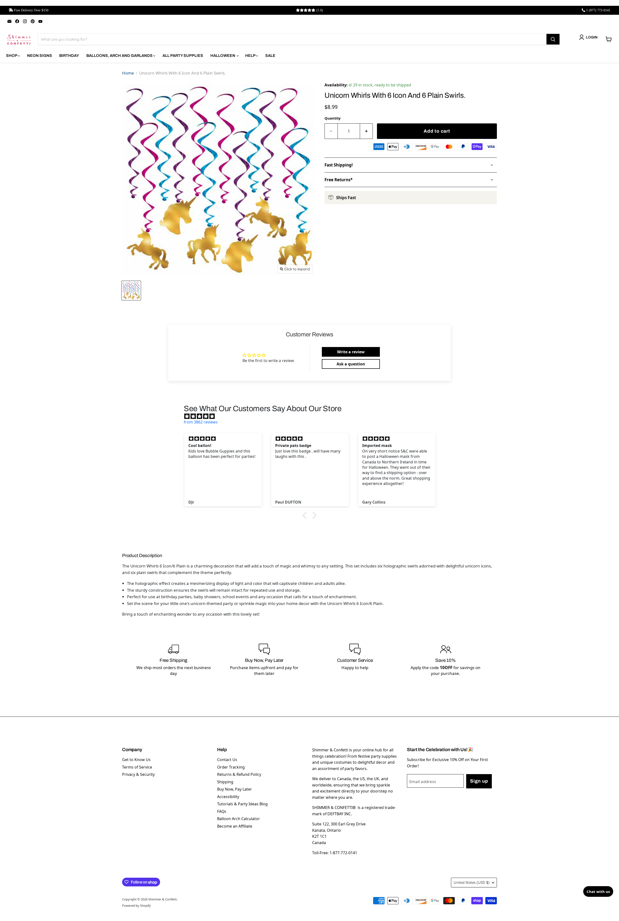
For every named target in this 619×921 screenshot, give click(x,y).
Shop (12, 55)
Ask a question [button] (351, 364)
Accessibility (228, 796)
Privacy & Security (138, 774)
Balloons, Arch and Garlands (119, 55)
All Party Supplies (182, 55)
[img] (312, 416)
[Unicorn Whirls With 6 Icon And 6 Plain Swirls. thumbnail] (131, 290)
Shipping (225, 782)
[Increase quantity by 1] (366, 131)
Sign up (479, 781)
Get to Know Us (136, 759)
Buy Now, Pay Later (234, 789)
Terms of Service (137, 767)
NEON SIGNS (39, 55)
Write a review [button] (351, 352)
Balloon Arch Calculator (238, 818)
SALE (270, 55)
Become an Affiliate (234, 826)
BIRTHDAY (69, 55)
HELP (250, 55)
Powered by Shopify (136, 905)
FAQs (221, 811)
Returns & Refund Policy (239, 774)
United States (472, 882)
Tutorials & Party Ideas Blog (242, 804)
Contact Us (227, 759)
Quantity (332, 118)
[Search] (553, 39)
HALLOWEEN (223, 55)
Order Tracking (231, 767)
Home (128, 73)
